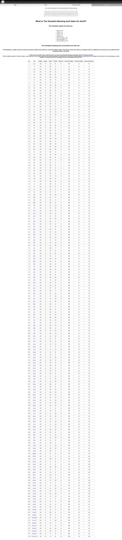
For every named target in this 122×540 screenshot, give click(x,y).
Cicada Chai (34, 536)
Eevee (34, 368)
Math (34, 202)
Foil (34, 208)
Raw (34, 149)
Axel (34, 274)
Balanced (34, 525)
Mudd (34, 328)
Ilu (34, 103)
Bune (34, 288)
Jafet (34, 378)
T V (34, 151)
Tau (34, 117)
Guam (34, 282)
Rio (34, 85)
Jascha (34, 472)
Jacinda (34, 507)
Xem (34, 143)
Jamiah (34, 450)
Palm (34, 293)
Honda (34, 448)
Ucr (34, 109)
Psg (34, 176)
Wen (34, 122)
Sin (34, 111)
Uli (34, 184)
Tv (34, 66)
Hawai (34, 384)
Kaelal (34, 464)
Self (34, 205)
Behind (34, 456)
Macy (34, 261)
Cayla (34, 386)
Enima (34, 400)
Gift (34, 330)
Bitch (34, 418)
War (34, 133)
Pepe (34, 325)
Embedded (34, 517)
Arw (34, 74)
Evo (34, 189)
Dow (34, 157)
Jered (34, 392)
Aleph (34, 376)
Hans (34, 333)
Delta (34, 365)
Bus (34, 90)
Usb (34, 71)
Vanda (34, 410)
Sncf (34, 317)
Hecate (34, 491)
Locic (34, 424)
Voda (34, 250)
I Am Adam (34, 533)
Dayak (34, 352)
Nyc (34, 87)
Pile (34, 226)
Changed (34, 509)
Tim (34, 181)
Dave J (34, 474)
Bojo (34, 314)
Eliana (34, 482)
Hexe (34, 290)
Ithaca (34, 477)
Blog (15, 5)
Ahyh (34, 256)
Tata (34, 200)
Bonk (34, 232)
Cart (34, 312)
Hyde (34, 234)
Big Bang (34, 523)
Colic (34, 413)
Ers (34, 154)
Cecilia (34, 501)
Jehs (34, 285)
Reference (106, 5)
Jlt (34, 82)
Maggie (34, 453)
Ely (34, 130)
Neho (34, 258)
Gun (34, 135)
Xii (34, 186)
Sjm (34, 69)
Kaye (34, 306)
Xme (34, 146)
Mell (34, 280)
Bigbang (34, 515)
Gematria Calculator (88, 55)
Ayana (34, 362)
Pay (34, 173)
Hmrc (34, 245)
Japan (34, 389)
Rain (34, 277)
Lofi (34, 296)
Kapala (34, 496)
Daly (34, 272)
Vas (34, 192)
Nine (34, 240)
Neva (34, 341)
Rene (34, 301)
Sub (34, 178)
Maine (34, 434)
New (34, 159)
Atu (34, 106)
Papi (34, 322)
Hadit (34, 354)
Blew (34, 197)
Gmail (34, 408)
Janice (34, 458)
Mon (34, 114)
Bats (34, 221)
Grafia (34, 466)
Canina (34, 488)
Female (34, 485)
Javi (34, 248)
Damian (34, 480)
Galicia (34, 504)
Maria (34, 357)
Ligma (34, 346)
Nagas (34, 405)
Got (34, 101)
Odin (34, 242)
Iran (34, 218)
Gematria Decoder (76, 5)
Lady (34, 309)
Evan (34, 224)
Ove (34, 167)
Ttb (34, 127)
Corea (34, 402)
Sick (34, 338)
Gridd (34, 397)
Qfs (34, 125)
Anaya (34, 370)
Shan (34, 264)
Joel (34, 237)
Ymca (34, 210)
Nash (34, 269)
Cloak (34, 445)
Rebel (34, 421)
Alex (34, 63)
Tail (34, 266)
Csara (34, 344)
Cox (34, 77)
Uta (34, 170)
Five (34, 320)
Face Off (34, 520)
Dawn (34, 304)
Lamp (34, 216)
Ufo (34, 138)
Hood (34, 336)
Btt (34, 165)
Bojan (34, 429)
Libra (34, 437)
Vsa (34, 162)
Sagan (34, 360)
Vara (34, 194)
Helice (34, 469)
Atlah (34, 442)
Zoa (34, 93)
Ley (34, 141)
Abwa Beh (34, 531)
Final (34, 349)
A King (34, 499)
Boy (34, 119)
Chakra (34, 493)
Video (45, 5)
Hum (34, 95)
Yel (34, 79)
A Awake (34, 512)
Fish (34, 298)
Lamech (34, 461)
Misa (34, 213)
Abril (34, 381)
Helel (34, 440)
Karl (34, 253)
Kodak (34, 426)
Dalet (34, 373)
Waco (34, 229)
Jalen (34, 432)
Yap (34, 98)
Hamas (34, 394)
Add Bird (34, 528)
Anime (34, 416)
